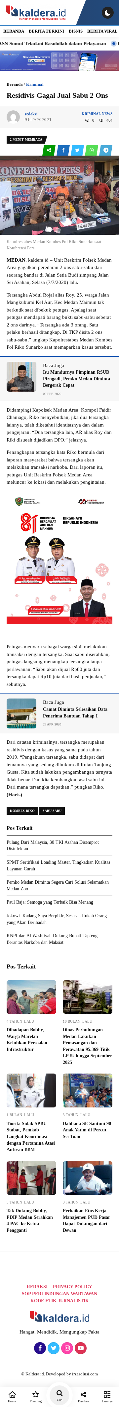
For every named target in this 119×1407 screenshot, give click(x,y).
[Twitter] (53, 1348)
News (107, 114)
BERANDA (13, 31)
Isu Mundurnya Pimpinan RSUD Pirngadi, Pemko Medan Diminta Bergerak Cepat (76, 379)
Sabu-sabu (52, 811)
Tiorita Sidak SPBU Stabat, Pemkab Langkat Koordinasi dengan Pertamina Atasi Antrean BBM (31, 1136)
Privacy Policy (72, 1286)
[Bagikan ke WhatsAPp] (92, 150)
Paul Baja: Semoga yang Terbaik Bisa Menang (50, 902)
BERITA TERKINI (46, 31)
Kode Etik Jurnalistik (59, 1300)
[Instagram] (66, 1348)
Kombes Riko (22, 811)
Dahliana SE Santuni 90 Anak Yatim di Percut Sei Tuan (87, 1130)
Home (12, 1401)
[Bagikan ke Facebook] (64, 150)
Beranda (15, 84)
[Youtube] (80, 1348)
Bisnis (76, 31)
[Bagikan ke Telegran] (105, 150)
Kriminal (35, 84)
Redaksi (37, 1286)
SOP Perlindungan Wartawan (59, 1293)
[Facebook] (39, 1348)
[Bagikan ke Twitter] (78, 150)
